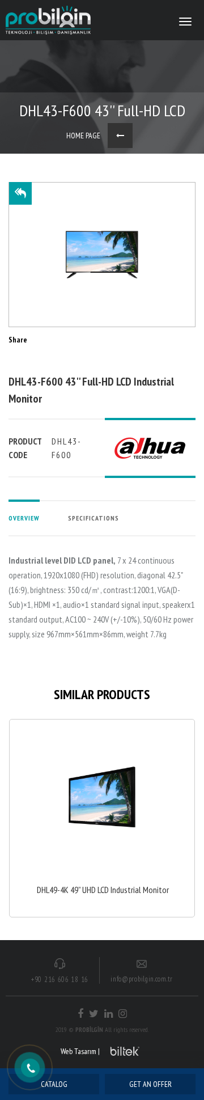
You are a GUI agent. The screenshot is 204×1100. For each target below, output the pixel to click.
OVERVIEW (24, 518)
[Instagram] (122, 1014)
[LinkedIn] (108, 1014)
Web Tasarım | (80, 1051)
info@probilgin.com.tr (141, 979)
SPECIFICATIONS (93, 518)
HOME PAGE (83, 135)
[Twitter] (94, 1014)
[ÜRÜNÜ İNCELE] (102, 818)
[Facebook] (80, 1014)
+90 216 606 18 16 (59, 979)
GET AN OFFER (150, 1084)
